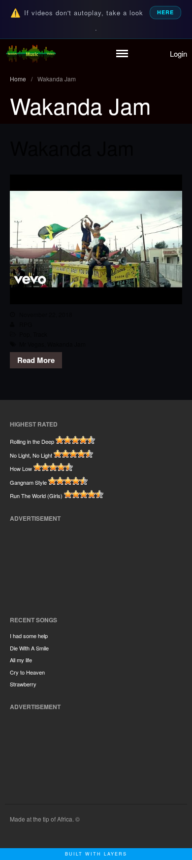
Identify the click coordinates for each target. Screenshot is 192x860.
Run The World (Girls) (36, 496)
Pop (24, 334)
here (165, 12)
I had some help (29, 636)
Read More (36, 360)
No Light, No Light (31, 455)
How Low (21, 468)
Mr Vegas (31, 344)
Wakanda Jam (72, 147)
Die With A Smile (29, 648)
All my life (21, 660)
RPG (25, 324)
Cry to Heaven (27, 672)
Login (178, 53)
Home (18, 78)
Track (40, 334)
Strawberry (23, 684)
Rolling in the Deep (32, 441)
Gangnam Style (28, 482)
